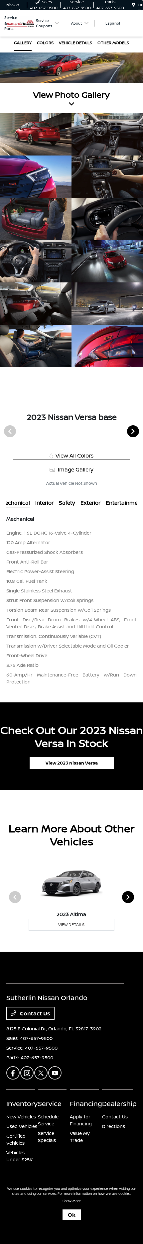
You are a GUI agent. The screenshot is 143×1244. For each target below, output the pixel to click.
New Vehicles (21, 1116)
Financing (86, 1103)
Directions (113, 1126)
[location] (133, 5)
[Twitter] (41, 1073)
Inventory (22, 1103)
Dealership (119, 1103)
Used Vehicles (21, 1126)
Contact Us (34, 1013)
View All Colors (73, 455)
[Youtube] (55, 1073)
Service (50, 1103)
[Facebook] (13, 1073)
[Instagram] (27, 1073)
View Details (71, 924)
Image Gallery (75, 469)
